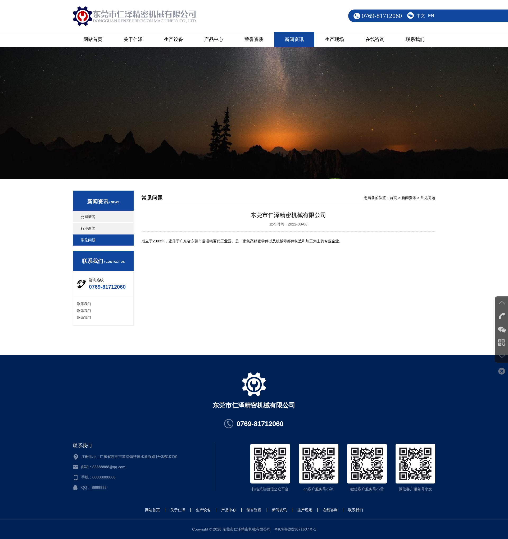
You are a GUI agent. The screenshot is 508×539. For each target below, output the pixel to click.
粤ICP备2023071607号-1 (295, 529)
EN (431, 15)
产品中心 (213, 39)
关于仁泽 (133, 39)
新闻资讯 (294, 39)
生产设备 (173, 39)
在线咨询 (374, 39)
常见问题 (88, 240)
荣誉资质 (254, 39)
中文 (420, 15)
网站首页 (92, 39)
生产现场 (334, 39)
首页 (393, 198)
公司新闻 (88, 217)
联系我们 (415, 39)
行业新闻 (88, 228)
